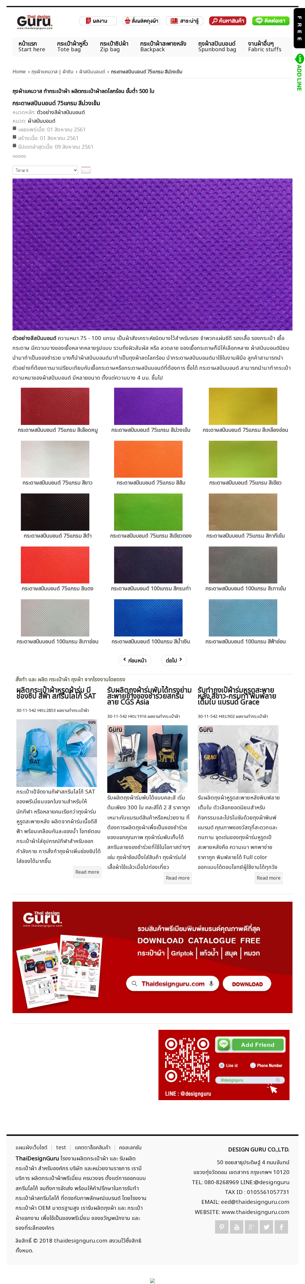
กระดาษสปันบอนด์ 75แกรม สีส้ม (151, 483)
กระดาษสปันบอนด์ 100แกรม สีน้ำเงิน (151, 642)
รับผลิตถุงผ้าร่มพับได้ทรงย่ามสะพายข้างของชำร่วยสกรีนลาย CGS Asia (149, 696)
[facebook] (281, 1227)
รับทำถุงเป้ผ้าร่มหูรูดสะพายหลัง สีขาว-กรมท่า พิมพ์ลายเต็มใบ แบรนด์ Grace (237, 696)
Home (19, 72)
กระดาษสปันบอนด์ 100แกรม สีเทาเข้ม (246, 589)
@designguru (272, 1182)
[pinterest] (221, 1227)
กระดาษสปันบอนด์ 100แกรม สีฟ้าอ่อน (246, 642)
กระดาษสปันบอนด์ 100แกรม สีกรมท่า (151, 589)
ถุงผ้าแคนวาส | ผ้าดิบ (52, 72)
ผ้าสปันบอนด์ (92, 72)
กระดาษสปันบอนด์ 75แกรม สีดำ (58, 536)
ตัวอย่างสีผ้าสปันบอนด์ (61, 112)
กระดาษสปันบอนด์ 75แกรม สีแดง (58, 589)
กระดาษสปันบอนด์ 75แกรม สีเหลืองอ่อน (245, 430)
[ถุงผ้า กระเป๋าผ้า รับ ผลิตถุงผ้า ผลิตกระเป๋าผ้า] (35, 22)
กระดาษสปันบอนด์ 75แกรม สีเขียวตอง (151, 536)
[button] (290, 1269)
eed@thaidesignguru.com (255, 1202)
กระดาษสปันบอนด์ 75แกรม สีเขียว (245, 483)
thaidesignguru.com (81, 1241)
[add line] (299, 72)
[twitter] (266, 1227)
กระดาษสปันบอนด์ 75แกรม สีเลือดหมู (58, 430)
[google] (251, 1227)
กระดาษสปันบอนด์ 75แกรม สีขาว (58, 483)
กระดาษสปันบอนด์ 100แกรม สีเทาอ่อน (58, 642)
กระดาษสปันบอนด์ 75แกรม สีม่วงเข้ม (150, 430)
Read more (87, 872)
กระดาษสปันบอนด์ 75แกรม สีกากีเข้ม (245, 536)
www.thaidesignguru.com (256, 1212)
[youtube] (236, 1227)
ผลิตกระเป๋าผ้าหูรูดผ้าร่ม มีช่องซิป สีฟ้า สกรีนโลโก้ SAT (56, 693)
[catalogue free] (299, 28)
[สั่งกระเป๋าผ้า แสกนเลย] (224, 1065)
